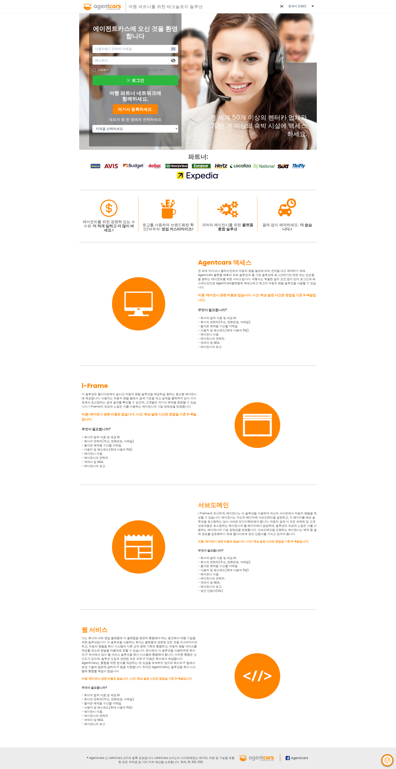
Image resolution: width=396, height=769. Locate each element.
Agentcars (299, 758)
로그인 (138, 80)
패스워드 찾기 (157, 70)
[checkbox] (94, 70)
